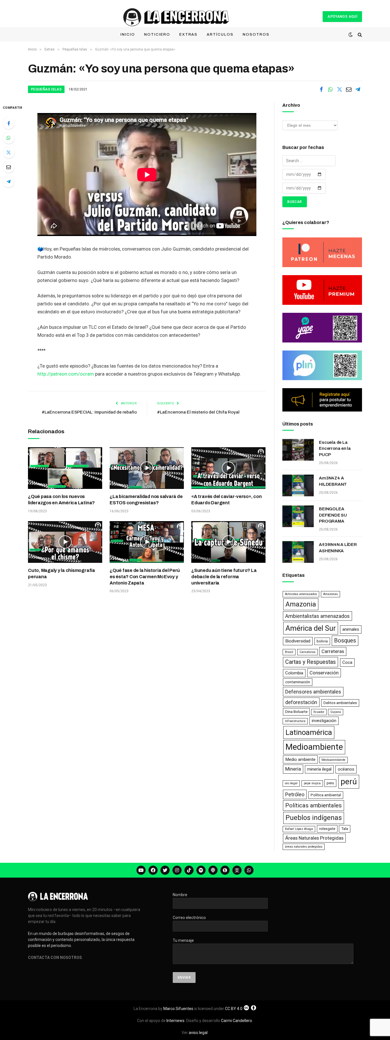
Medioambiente (314, 747)
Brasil (289, 652)
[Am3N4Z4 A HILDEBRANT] (298, 485)
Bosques (345, 640)
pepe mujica (312, 783)
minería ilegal (319, 769)
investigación (324, 720)
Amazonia (301, 604)
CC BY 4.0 (233, 1008)
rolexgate (327, 829)
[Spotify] (201, 870)
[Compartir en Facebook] (321, 89)
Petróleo (294, 794)
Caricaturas (307, 652)
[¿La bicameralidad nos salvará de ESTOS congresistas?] (147, 468)
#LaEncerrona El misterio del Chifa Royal (198, 412)
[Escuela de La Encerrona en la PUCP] (298, 450)
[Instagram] (177, 870)
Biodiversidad (297, 641)
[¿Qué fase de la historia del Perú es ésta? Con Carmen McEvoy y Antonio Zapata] (147, 542)
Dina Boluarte (296, 712)
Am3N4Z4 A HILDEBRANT (333, 481)
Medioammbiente (333, 760)
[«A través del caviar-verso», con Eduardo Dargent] (228, 468)
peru (330, 783)
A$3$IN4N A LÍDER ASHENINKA (338, 547)
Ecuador (318, 712)
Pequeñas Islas (46, 89)
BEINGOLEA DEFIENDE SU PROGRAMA (333, 515)
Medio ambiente (300, 759)
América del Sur (311, 628)
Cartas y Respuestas (310, 662)
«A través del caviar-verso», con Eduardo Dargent (226, 499)
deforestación (301, 702)
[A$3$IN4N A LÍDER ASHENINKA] (298, 552)
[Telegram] (8, 181)
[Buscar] (359, 34)
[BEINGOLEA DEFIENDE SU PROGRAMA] (298, 516)
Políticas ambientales (313, 805)
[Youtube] (141, 870)
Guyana (335, 712)
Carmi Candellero (236, 1020)
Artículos (220, 35)
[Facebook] (8, 123)
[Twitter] (8, 152)
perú (349, 781)
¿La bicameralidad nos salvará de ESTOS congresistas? (146, 499)
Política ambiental (326, 795)
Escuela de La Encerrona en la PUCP (335, 448)
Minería (293, 769)
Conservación (324, 673)
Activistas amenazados (301, 594)
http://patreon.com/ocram (65, 374)
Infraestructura (295, 721)
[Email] (8, 167)
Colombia (294, 673)
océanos (346, 769)
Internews (175, 1020)
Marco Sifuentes (178, 1008)
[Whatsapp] (249, 870)
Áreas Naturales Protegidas (314, 838)
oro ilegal (291, 783)
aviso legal (198, 1032)
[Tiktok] (189, 870)
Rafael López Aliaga (299, 829)
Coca (347, 662)
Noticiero (157, 35)
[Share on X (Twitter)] (339, 89)
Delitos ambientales (340, 703)
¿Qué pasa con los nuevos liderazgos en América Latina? (61, 499)
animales (350, 629)
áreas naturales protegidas (303, 846)
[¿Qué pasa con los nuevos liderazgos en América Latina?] (65, 468)
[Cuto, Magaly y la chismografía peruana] (65, 542)
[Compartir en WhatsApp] (330, 89)
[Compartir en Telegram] (357, 89)
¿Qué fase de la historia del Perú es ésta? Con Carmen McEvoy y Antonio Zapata (145, 576)
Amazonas (330, 594)
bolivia (322, 641)
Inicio (127, 35)
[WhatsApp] (8, 138)
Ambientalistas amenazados (317, 616)
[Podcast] (213, 870)
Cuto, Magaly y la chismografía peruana (61, 573)
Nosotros (256, 35)
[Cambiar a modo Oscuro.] (350, 34)
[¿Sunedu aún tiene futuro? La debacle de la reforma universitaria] (228, 542)
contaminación (297, 682)
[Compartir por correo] (348, 89)
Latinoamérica (309, 732)
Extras (188, 35)
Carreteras (332, 651)
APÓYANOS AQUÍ (342, 17)
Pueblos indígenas (314, 818)
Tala (344, 829)
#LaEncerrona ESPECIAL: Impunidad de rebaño (89, 412)
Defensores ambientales (313, 692)
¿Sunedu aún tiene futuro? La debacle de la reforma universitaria (223, 576)
